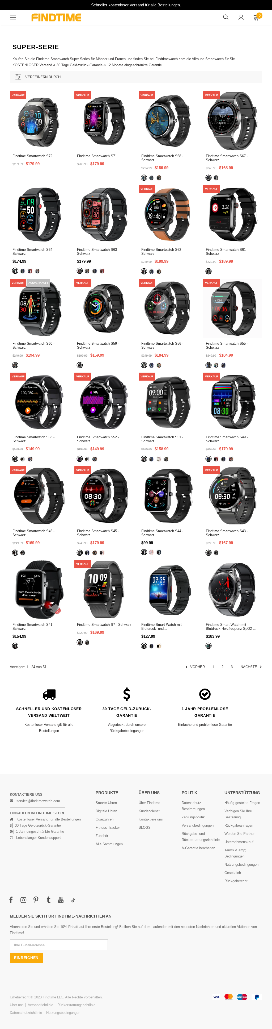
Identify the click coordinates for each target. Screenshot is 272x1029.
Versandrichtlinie (40, 1005)
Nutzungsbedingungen (63, 1013)
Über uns (17, 1005)
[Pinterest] (36, 900)
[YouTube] (61, 900)
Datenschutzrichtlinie (26, 1013)
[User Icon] (241, 17)
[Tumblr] (48, 900)
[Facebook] (11, 900)
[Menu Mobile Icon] (13, 17)
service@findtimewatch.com (38, 801)
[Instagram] (23, 900)
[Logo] (56, 17)
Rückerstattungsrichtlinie (76, 1005)
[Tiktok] (73, 900)
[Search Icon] (225, 17)
